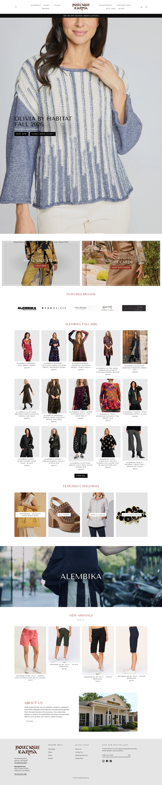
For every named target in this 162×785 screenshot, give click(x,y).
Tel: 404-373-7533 (20, 762)
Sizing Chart (79, 758)
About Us (78, 749)
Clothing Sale (124, 5)
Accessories (106, 5)
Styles (57, 5)
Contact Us (79, 752)
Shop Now (72, 132)
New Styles (89, 132)
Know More (29, 721)
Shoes (47, 5)
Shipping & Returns (81, 755)
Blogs (121, 8)
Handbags (36, 5)
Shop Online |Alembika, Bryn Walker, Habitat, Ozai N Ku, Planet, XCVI (41, 242)
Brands (46, 8)
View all (81, 476)
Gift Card (111, 8)
